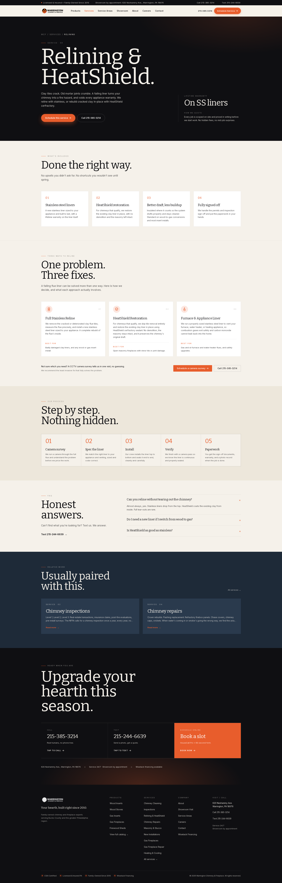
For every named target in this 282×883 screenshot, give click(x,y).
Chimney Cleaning (152, 803)
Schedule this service (56, 118)
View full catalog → (119, 834)
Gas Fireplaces (117, 822)
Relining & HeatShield (154, 815)
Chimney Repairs (152, 822)
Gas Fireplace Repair (154, 847)
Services (89, 11)
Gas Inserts (115, 815)
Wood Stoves (116, 809)
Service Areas (105, 11)
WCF (43, 34)
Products (75, 11)
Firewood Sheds (118, 828)
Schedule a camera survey (191, 368)
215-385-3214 (205, 11)
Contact (159, 11)
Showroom (122, 11)
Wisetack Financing (187, 834)
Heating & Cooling (152, 853)
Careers (146, 11)
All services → (234, 590)
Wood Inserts (116, 803)
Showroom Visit (185, 809)
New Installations (152, 834)
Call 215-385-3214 (205, 2)
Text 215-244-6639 (231, 2)
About (135, 11)
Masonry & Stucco (153, 828)
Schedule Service (226, 11)
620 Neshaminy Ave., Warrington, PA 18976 (143, 2)
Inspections (149, 809)
